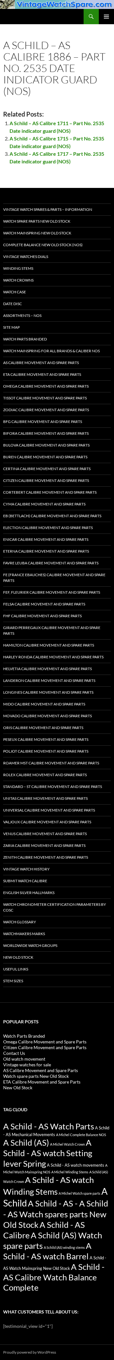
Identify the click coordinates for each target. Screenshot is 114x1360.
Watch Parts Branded (25, 339)
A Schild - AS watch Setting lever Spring (47, 1153)
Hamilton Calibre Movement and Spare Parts (48, 645)
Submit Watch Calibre (25, 880)
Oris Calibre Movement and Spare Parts (43, 727)
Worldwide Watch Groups (30, 945)
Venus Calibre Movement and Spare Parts (45, 833)
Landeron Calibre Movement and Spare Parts (49, 680)
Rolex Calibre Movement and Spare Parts (45, 774)
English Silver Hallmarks (28, 892)
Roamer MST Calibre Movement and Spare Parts (51, 763)
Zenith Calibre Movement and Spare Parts (45, 857)
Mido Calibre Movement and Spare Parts (44, 704)
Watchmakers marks (24, 933)
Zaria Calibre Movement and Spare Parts (44, 845)
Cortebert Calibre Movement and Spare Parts (50, 492)
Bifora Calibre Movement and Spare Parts (46, 433)
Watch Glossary (19, 922)
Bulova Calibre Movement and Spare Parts (46, 445)
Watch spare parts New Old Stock (36, 221)
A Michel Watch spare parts (79, 1193)
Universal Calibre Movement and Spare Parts (49, 810)
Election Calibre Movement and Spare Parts (48, 527)
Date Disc (12, 303)
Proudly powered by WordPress (29, 1352)
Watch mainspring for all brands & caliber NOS (51, 350)
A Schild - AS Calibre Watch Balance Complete (53, 1277)
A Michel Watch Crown (67, 1144)
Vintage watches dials (25, 256)
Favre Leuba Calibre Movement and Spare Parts (50, 563)
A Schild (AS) (26, 1142)
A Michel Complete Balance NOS (81, 1135)
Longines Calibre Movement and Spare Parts (48, 692)
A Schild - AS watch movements (75, 1165)
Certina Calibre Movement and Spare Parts (47, 468)
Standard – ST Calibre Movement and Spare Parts (52, 786)
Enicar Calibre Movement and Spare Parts (45, 539)
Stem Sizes (13, 980)
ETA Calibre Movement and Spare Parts (42, 374)
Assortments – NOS (22, 315)
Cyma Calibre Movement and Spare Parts (44, 504)
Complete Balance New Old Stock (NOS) (43, 244)
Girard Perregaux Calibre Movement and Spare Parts (51, 630)
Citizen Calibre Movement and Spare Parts (46, 480)
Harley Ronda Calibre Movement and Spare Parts (53, 657)
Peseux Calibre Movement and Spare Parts (45, 739)
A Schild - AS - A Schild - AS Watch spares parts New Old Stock (55, 1214)
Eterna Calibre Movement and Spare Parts (46, 551)
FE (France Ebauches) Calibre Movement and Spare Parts (54, 577)
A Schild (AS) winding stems (64, 1247)
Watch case (14, 292)
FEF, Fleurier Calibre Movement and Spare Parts (51, 592)
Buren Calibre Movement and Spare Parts (45, 457)
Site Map (11, 327)
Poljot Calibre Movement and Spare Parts (45, 751)
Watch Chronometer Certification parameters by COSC (54, 907)
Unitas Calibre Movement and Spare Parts (45, 798)
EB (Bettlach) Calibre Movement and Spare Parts (52, 515)
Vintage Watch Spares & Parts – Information (47, 209)
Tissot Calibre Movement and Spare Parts (45, 398)
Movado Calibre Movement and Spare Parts (47, 715)
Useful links (15, 969)
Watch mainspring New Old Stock (37, 233)
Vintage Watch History (26, 869)
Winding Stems (18, 268)
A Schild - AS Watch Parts (48, 1126)
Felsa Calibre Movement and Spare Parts (44, 604)
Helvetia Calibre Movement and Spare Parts (47, 668)
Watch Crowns (18, 280)
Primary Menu (106, 16)
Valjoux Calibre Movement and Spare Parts (47, 822)
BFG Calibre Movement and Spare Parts (42, 421)
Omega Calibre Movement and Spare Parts (46, 386)
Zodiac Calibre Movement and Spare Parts (46, 409)
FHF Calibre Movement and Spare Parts (42, 615)
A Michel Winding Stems (69, 1172)
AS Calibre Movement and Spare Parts (41, 362)
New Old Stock (18, 957)
